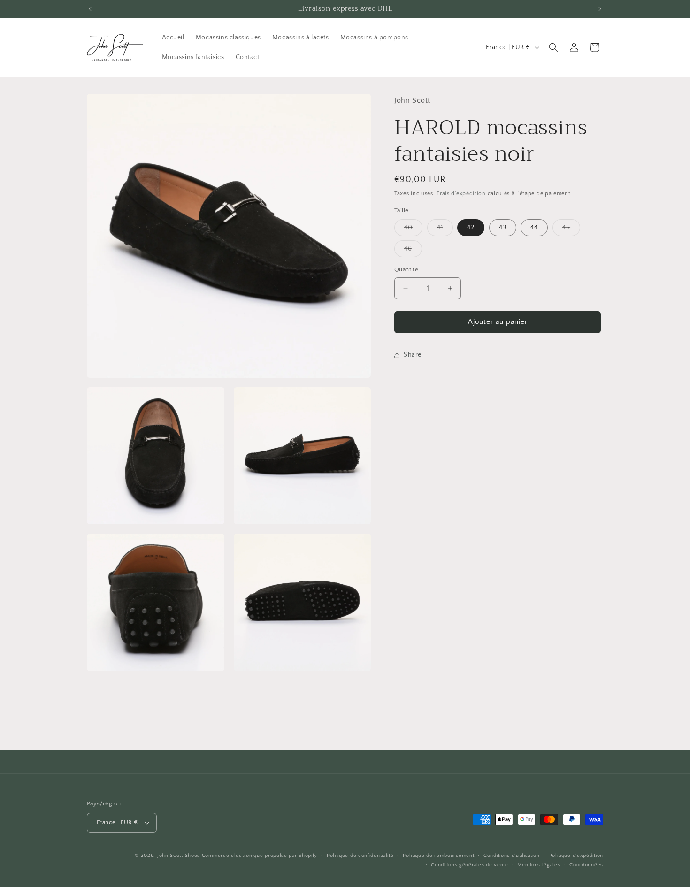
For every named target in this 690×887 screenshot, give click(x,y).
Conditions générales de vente (469, 865)
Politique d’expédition (576, 855)
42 (471, 227)
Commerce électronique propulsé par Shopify (259, 855)
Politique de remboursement (438, 855)
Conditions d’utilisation (511, 855)
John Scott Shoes (178, 855)
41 (445, 229)
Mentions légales (538, 865)
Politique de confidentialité (360, 855)
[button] (553, 47)
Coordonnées (586, 865)
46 (413, 251)
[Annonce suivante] (600, 9)
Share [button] (413, 355)
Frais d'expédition (461, 194)
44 (534, 227)
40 (413, 229)
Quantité (406, 269)
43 (502, 227)
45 (571, 229)
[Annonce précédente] (90, 9)
